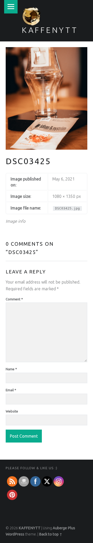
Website (12, 411)
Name (11, 369)
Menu (11, 6)
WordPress (15, 534)
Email (11, 390)
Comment (14, 299)
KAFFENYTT (50, 30)
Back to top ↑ (50, 534)
